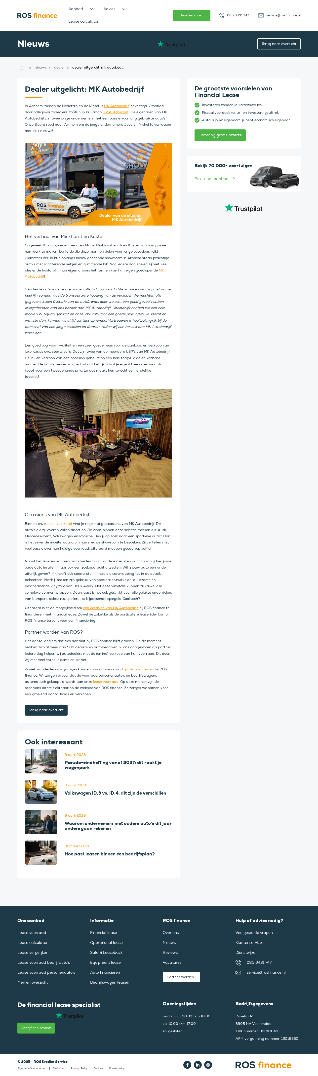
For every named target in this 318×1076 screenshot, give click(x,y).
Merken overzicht (32, 982)
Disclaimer (58, 1068)
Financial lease (103, 932)
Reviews (170, 952)
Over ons (171, 932)
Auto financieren (105, 972)
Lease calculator (83, 21)
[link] (41, 761)
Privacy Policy (79, 1068)
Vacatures (172, 962)
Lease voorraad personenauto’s (46, 972)
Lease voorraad (31, 932)
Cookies (98, 1068)
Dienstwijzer (246, 952)
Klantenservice (249, 942)
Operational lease (106, 942)
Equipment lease (105, 962)
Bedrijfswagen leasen (109, 982)
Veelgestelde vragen (254, 932)
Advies (109, 9)
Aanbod (75, 9)
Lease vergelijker (32, 952)
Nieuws (169, 942)
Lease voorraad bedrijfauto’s (43, 962)
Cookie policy (116, 1068)
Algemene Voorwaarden (31, 1068)
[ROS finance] (37, 15)
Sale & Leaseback (106, 952)
